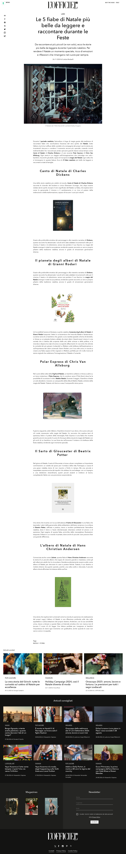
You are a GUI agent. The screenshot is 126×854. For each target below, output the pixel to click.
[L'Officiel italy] (63, 5)
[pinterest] (4, 22)
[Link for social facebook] (59, 846)
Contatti (51, 851)
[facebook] (4, 19)
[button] (57, 807)
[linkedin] (4, 26)
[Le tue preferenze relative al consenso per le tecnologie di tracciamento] (3, 3)
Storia (42, 643)
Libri (63, 14)
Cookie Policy (72, 851)
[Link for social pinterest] (67, 846)
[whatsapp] (4, 33)
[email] (4, 16)
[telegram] (4, 36)
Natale (36, 643)
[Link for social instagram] (63, 846)
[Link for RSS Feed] (71, 846)
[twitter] (4, 29)
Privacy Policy (96, 817)
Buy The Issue (110, 2)
